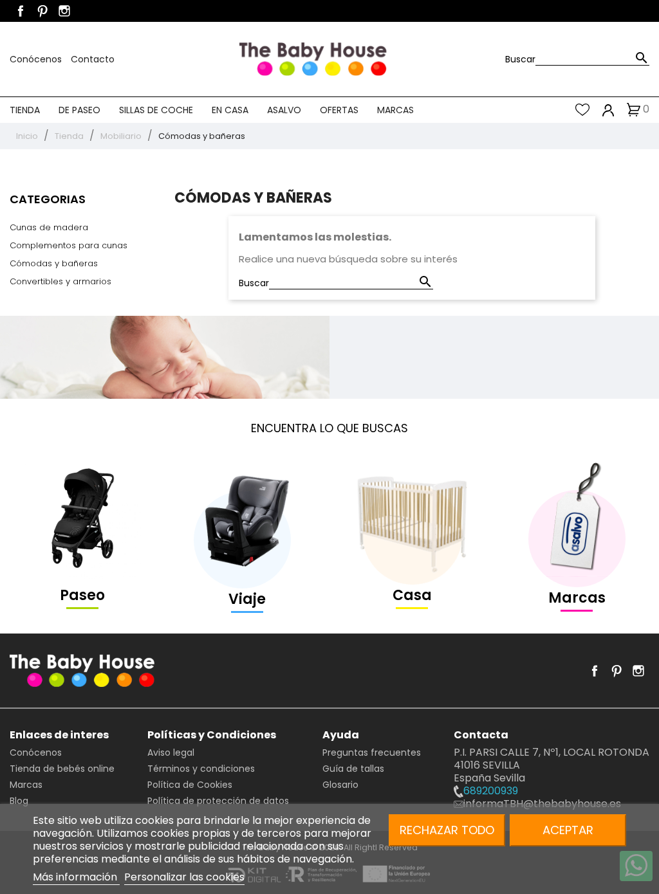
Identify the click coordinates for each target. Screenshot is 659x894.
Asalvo (284, 110)
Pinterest (42, 11)
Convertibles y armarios (60, 281)
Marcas (395, 110)
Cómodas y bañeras (54, 263)
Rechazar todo (447, 830)
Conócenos (37, 59)
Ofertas (339, 110)
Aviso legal (170, 752)
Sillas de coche (156, 110)
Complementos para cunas (68, 245)
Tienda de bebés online (62, 768)
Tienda (25, 110)
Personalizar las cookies (184, 877)
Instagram (64, 11)
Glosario (340, 784)
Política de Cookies (189, 784)
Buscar (520, 59)
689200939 (490, 790)
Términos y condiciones (201, 768)
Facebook (20, 11)
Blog (19, 800)
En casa (230, 110)
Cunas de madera (49, 227)
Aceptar (568, 830)
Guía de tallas (353, 768)
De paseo (79, 110)
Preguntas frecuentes (371, 752)
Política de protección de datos (218, 800)
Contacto (93, 59)
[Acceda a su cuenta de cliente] (608, 109)
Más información (76, 877)
